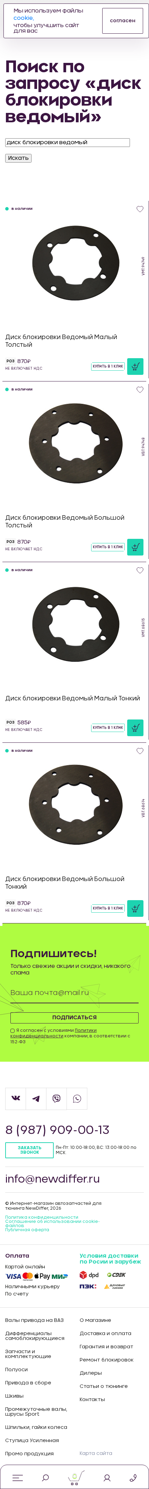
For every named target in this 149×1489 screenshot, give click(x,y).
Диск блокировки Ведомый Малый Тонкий (72, 698)
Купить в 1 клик (108, 366)
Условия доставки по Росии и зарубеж (110, 1259)
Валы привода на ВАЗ (34, 1320)
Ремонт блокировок (107, 1360)
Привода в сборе (28, 1383)
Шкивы (14, 1396)
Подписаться (74, 1017)
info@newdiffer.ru (52, 1179)
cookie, (24, 18)
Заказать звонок (29, 1150)
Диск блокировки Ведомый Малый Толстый (61, 341)
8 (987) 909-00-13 (57, 1130)
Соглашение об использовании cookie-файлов (52, 1223)
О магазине (95, 1320)
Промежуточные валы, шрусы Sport (36, 1412)
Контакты (92, 1399)
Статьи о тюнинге (104, 1386)
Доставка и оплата (105, 1333)
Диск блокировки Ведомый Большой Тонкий (64, 883)
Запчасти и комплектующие (28, 1354)
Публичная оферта (27, 1230)
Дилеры (91, 1373)
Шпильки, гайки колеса (36, 1427)
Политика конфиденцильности (41, 1217)
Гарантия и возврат (106, 1346)
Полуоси (16, 1369)
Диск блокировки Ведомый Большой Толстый (64, 521)
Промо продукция (29, 1453)
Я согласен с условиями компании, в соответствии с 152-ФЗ (70, 1036)
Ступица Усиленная (32, 1440)
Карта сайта (96, 1453)
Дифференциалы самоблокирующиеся (34, 1336)
